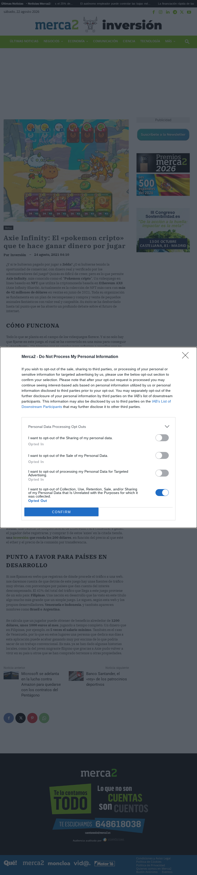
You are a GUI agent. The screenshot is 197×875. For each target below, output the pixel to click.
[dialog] (98, 437)
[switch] (162, 437)
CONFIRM (61, 512)
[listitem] (98, 426)
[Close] (187, 357)
